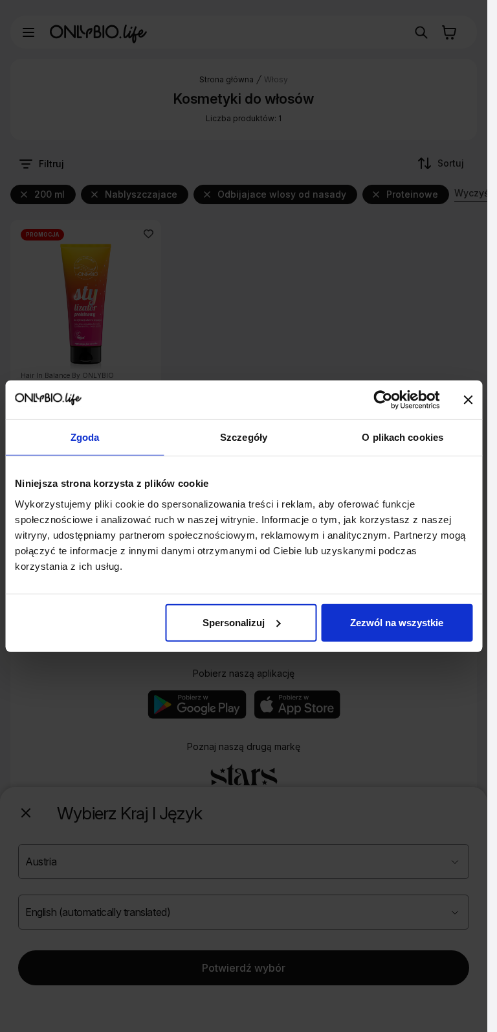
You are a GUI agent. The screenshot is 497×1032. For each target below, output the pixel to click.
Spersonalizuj (234, 621)
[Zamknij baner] (467, 400)
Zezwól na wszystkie (396, 621)
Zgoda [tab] (85, 437)
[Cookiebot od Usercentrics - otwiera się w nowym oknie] (382, 400)
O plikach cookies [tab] (402, 437)
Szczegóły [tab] (243, 437)
